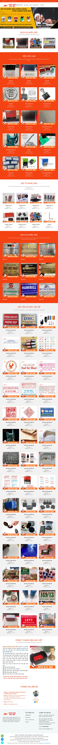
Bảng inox (5, 259)
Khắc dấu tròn (8, 47)
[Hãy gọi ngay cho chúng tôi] (1, 736)
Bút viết (49, 224)
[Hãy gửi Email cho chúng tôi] (1, 742)
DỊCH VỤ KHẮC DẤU (34, 5)
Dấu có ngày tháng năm (47, 172)
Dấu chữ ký (10, 172)
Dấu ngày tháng (29, 172)
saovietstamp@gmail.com (12, 704)
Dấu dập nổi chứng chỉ (47, 126)
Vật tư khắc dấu (36, 47)
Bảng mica (5, 279)
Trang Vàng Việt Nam (47, 743)
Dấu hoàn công (11, 126)
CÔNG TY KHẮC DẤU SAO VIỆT (29, 640)
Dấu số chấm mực (29, 103)
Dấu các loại (22, 47)
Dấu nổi (29, 149)
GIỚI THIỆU (26, 5)
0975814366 (10, 701)
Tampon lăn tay (8, 205)
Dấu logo (11, 80)
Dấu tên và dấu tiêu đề (29, 307)
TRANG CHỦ (19, 5)
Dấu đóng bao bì (47, 149)
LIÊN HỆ (42, 5)
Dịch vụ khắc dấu (49, 47)
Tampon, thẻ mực (8, 224)
